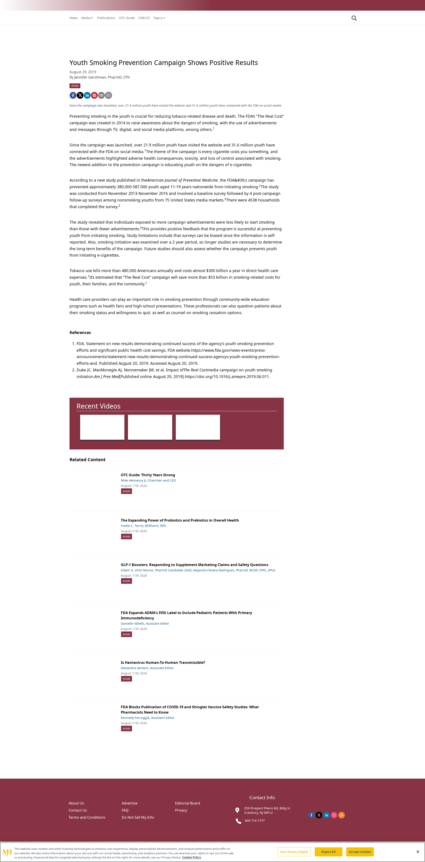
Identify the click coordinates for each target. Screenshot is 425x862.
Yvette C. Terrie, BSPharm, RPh (143, 526)
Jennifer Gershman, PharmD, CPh (102, 77)
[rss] (341, 815)
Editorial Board (187, 803)
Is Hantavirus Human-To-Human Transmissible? (163, 662)
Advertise (129, 803)
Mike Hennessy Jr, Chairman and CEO (148, 480)
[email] (101, 95)
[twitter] (80, 95)
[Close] (418, 851)
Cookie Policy (191, 857)
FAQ (125, 810)
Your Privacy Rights (294, 852)
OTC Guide (127, 18)
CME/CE (144, 18)
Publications (106, 18)
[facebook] (73, 95)
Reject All (328, 852)
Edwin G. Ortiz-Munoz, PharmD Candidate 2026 (156, 570)
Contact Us (78, 810)
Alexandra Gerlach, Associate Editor (147, 668)
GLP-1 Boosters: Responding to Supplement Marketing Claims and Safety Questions (194, 564)
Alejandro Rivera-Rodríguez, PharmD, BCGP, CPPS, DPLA (234, 570)
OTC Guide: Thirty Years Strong (148, 474)
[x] (319, 815)
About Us (76, 803)
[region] (212, 852)
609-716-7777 (255, 820)
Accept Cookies (360, 852)
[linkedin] (87, 95)
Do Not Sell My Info (138, 817)
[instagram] (334, 815)
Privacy (181, 810)
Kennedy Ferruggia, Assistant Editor (147, 718)
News (74, 18)
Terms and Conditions (87, 817)
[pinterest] (94, 95)
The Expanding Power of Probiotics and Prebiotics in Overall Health (180, 520)
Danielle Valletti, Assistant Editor (145, 623)
